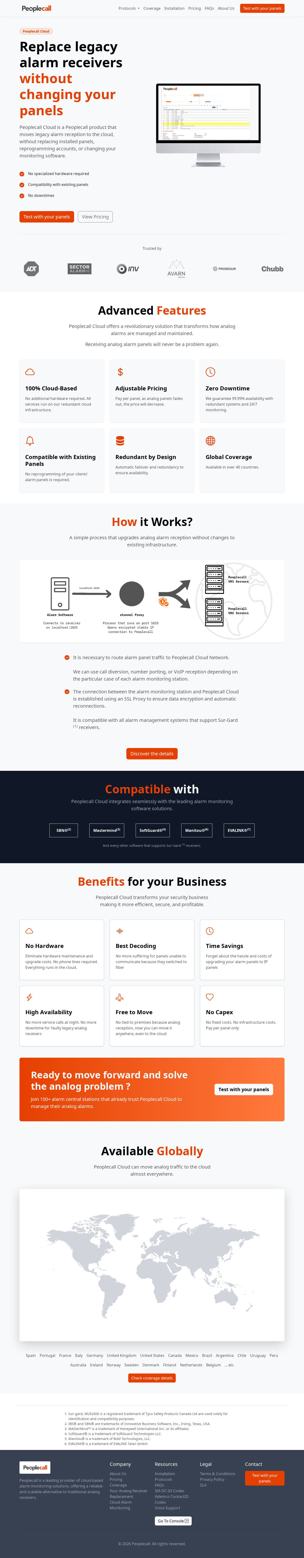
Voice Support (167, 1508)
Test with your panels (262, 8)
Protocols (163, 1479)
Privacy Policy (212, 1479)
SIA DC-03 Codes (169, 1490)
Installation (174, 8)
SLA (203, 1485)
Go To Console (171, 1521)
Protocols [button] (128, 8)
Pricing (194, 8)
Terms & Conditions (217, 1473)
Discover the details (152, 753)
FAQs (209, 8)
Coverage (152, 8)
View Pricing (95, 216)
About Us (226, 8)
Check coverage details (152, 1378)
